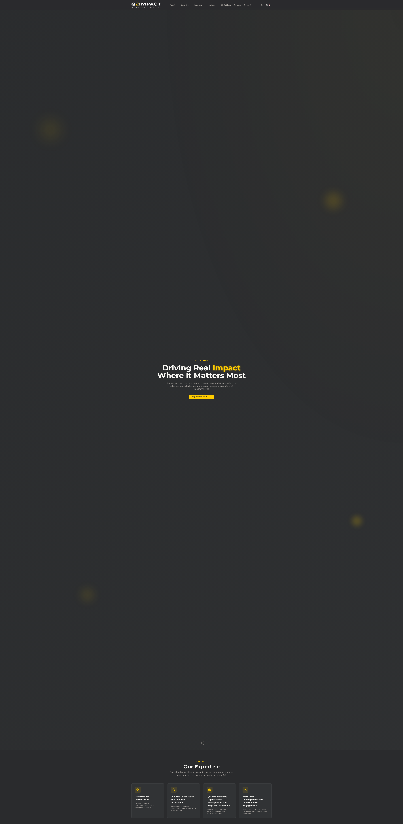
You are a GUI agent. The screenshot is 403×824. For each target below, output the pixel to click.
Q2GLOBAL (226, 5)
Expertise (185, 5)
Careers (237, 5)
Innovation (198, 5)
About (172, 5)
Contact (247, 5)
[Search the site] (262, 5)
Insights (212, 5)
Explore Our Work (199, 397)
